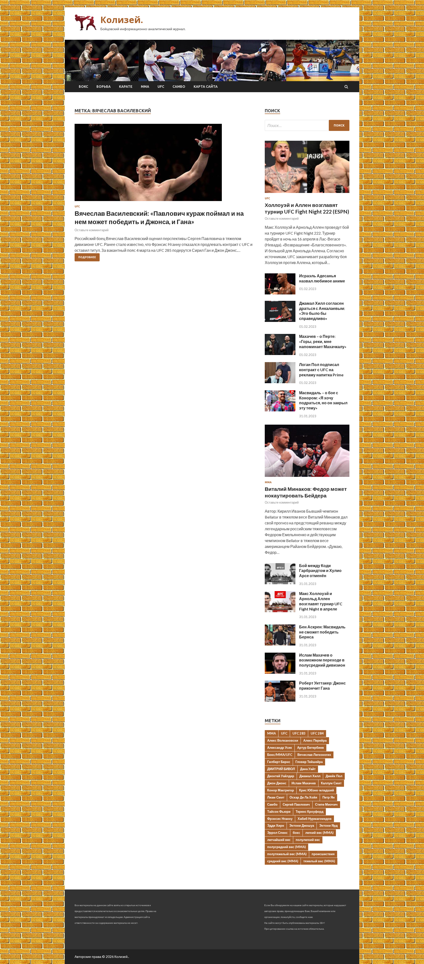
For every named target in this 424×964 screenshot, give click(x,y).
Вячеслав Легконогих (314, 755)
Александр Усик (279, 747)
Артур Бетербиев (310, 747)
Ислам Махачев (304, 783)
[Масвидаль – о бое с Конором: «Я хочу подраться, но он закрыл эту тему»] (280, 409)
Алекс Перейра (315, 740)
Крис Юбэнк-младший (316, 790)
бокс (296, 833)
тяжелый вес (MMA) (319, 861)
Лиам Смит (275, 797)
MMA (271, 733)
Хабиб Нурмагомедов (314, 819)
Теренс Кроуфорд (309, 811)
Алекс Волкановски (282, 740)
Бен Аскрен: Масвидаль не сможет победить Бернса (322, 631)
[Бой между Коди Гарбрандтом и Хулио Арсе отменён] (280, 582)
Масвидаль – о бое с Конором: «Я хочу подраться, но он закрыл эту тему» (323, 400)
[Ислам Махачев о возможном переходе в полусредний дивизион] (280, 672)
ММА (145, 87)
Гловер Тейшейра (309, 762)
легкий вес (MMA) (319, 833)
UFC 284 (317, 733)
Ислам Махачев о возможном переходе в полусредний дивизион (322, 660)
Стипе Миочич (326, 804)
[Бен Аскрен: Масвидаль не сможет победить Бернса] (280, 644)
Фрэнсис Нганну (279, 819)
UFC (161, 87)
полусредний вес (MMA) (286, 847)
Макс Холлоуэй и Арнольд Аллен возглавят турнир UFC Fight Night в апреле (320, 601)
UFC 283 (298, 733)
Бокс (83, 87)
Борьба (103, 87)
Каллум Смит (331, 783)
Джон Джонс (276, 783)
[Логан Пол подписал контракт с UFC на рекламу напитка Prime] (280, 381)
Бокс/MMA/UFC (279, 755)
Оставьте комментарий (91, 230)
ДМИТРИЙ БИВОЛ (281, 769)
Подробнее (87, 257)
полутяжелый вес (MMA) (286, 854)
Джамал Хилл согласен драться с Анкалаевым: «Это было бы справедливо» (322, 311)
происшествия (323, 854)
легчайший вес (279, 840)
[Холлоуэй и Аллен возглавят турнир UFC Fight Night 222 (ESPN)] (307, 193)
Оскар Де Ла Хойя (303, 797)
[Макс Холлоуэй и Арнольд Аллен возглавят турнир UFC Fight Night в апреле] (280, 610)
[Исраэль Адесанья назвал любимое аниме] (280, 293)
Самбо (178, 87)
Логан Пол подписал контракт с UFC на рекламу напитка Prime (321, 369)
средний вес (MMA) (282, 861)
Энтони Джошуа (301, 825)
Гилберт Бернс (278, 762)
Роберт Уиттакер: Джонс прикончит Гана (322, 685)
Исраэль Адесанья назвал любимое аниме (322, 278)
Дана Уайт (308, 769)
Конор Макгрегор (280, 790)
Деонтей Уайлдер (280, 776)
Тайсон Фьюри (279, 811)
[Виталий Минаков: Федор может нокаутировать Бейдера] (307, 477)
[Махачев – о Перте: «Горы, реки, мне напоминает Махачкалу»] (280, 353)
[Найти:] (307, 125)
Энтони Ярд (328, 825)
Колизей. (121, 20)
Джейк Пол (334, 776)
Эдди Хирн (275, 825)
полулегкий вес (308, 840)
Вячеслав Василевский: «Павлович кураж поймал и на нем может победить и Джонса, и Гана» (159, 217)
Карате (125, 87)
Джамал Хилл (309, 776)
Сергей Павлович (296, 804)
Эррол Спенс (277, 833)
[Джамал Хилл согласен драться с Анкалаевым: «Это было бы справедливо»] (280, 320)
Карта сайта (206, 87)
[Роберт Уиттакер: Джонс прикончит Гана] (280, 700)
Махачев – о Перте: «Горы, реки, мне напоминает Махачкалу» (322, 341)
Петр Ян (328, 797)
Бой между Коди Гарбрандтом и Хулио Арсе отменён (320, 570)
